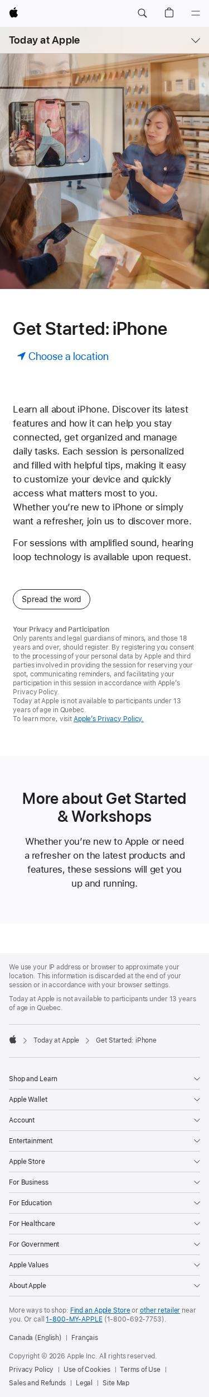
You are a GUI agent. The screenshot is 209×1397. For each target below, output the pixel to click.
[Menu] (195, 13)
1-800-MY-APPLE (74, 1319)
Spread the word (51, 599)
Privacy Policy (31, 1370)
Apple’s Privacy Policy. (109, 719)
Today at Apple (44, 40)
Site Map (116, 1383)
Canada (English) (35, 1338)
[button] (142, 13)
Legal (84, 1383)
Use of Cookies (87, 1370)
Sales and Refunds (37, 1383)
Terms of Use (140, 1370)
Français (84, 1338)
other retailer (160, 1310)
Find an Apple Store (100, 1310)
